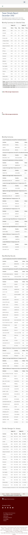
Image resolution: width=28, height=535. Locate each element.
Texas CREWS (17, 531)
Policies (5, 520)
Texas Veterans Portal (11, 527)
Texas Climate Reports (15, 494)
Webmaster (5, 516)
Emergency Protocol (7, 517)
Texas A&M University (7, 514)
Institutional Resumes (7, 530)
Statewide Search (8, 528)
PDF (1, 530)
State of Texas (4, 527)
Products (8, 494)
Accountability (16, 530)
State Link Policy (16, 528)
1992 (24, 494)
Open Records (23, 528)
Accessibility (5, 519)
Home (3, 494)
